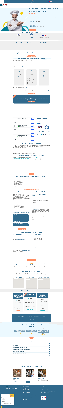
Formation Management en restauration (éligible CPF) (29, 398)
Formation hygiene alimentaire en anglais (25, 250)
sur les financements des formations (20, 239)
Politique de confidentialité (26, 391)
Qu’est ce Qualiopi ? (43, 397)
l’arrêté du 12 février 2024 (37, 209)
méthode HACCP (26, 87)
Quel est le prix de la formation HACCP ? (31, 346)
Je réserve (18, 310)
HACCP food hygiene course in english (27, 400)
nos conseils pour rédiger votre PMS (21, 66)
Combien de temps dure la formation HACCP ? (31, 354)
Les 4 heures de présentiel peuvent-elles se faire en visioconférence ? (31, 352)
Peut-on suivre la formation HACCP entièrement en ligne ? (31, 350)
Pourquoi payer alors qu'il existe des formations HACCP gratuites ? (31, 363)
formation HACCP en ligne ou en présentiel (19, 247)
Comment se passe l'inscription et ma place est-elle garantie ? (31, 365)
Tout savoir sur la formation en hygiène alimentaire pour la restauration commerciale (23, 52)
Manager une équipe (29, 380)
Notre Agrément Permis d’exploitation (45, 390)
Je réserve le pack (31, 101)
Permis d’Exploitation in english (26, 399)
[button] (16, 5)
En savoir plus (42, 310)
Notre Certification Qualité (44, 396)
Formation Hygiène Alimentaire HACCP (28, 397)
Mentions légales (25, 390)
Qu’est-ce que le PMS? (15, 53)
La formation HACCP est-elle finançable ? (31, 348)
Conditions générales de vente (26, 392)
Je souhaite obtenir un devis (31, 319)
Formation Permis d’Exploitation (27, 396)
